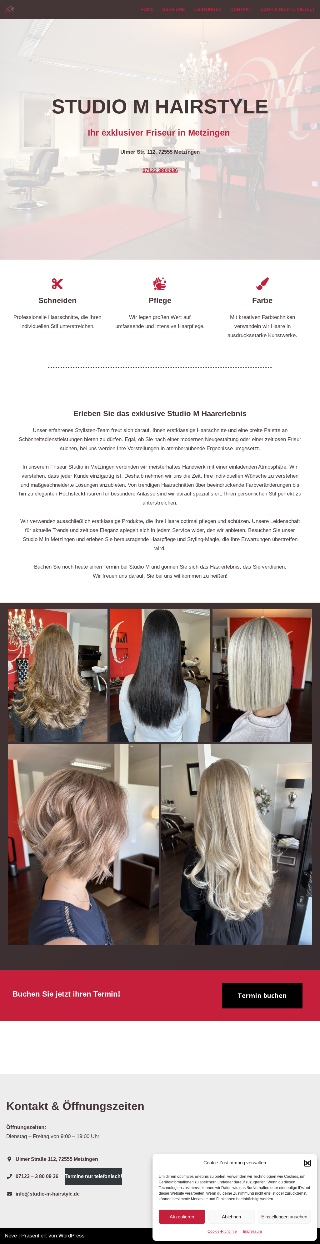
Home (146, 9)
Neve (11, 1236)
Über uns (173, 9)
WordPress (71, 1236)
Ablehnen (231, 1216)
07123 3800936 (160, 170)
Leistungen (207, 9)
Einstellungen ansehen (284, 1216)
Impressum (252, 1231)
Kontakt (241, 9)
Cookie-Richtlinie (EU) (287, 9)
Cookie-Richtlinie (222, 1231)
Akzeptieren (182, 1216)
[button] (307, 1163)
